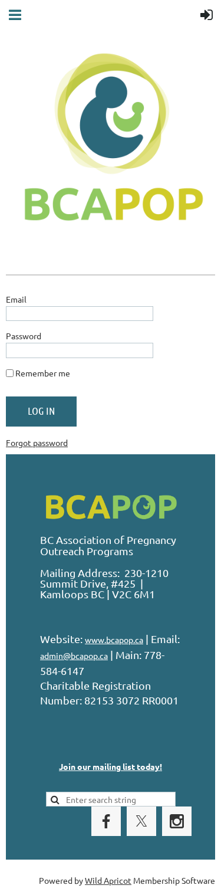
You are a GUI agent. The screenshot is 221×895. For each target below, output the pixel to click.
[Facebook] (106, 821)
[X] (141, 821)
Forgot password (37, 442)
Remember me (42, 373)
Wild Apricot (108, 880)
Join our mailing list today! (110, 766)
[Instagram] (177, 821)
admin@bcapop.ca (74, 655)
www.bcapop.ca (114, 639)
